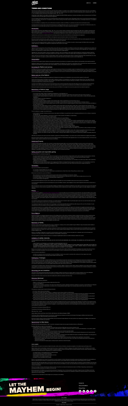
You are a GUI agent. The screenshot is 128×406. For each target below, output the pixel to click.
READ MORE (64, 402)
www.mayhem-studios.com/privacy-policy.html (51, 192)
